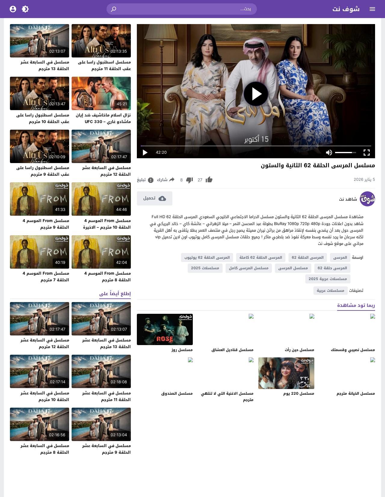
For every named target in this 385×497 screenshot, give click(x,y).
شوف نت (346, 9)
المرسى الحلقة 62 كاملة (260, 257)
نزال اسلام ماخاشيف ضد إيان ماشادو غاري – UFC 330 (103, 118)
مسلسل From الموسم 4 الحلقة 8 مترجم (107, 277)
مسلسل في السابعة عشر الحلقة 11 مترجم (106, 396)
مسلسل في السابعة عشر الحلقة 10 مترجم (44, 396)
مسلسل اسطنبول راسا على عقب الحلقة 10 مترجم (42, 118)
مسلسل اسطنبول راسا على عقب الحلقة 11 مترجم (104, 65)
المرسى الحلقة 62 (308, 257)
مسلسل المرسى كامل (249, 268)
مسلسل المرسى (293, 268)
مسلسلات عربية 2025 (328, 279)
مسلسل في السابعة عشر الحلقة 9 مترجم (106, 449)
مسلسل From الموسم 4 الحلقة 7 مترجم (46, 277)
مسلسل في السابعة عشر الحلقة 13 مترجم (44, 65)
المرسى (340, 257)
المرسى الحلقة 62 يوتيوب (207, 257)
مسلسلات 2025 (205, 268)
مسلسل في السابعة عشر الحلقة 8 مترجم (44, 449)
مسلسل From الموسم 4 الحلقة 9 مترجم (46, 224)
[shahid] (367, 205)
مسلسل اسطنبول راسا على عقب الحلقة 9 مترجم (42, 171)
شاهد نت (348, 199)
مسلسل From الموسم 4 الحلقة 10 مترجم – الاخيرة (107, 224)
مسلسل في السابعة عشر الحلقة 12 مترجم (106, 171)
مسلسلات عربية (330, 290)
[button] (114, 9)
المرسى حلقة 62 (332, 268)
